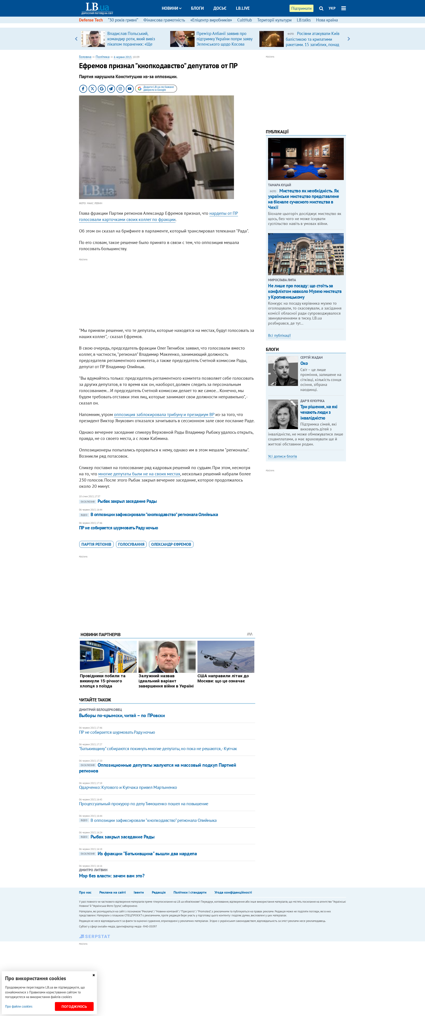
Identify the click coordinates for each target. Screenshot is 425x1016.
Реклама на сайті (112, 892)
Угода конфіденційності (233, 892)
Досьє (219, 8)
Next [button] (349, 39)
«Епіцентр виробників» (211, 20)
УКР (332, 8)
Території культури (274, 20)
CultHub (244, 20)
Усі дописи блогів (282, 456)
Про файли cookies (18, 1006)
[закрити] (94, 975)
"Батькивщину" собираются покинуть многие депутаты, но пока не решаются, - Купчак (158, 748)
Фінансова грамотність (164, 20)
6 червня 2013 (122, 57)
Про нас (85, 892)
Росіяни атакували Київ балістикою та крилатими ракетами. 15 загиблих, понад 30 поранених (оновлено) (312, 41)
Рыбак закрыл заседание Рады (119, 501)
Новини (170, 8)
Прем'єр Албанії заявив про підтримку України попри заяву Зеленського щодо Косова (224, 39)
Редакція (159, 892)
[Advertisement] (167, 293)
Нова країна (327, 20)
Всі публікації (279, 335)
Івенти (139, 892)
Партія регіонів (96, 544)
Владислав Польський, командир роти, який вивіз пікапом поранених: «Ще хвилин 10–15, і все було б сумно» (131, 44)
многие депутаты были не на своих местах (139, 474)
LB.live (243, 8)
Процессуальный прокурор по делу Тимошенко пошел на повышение (143, 804)
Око (304, 363)
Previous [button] (76, 39)
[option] (123, 39)
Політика (103, 56)
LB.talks (304, 20)
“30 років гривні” (123, 20)
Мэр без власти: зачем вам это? (112, 876)
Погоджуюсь (74, 1006)
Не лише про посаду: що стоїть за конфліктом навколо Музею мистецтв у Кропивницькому (305, 291)
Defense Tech (91, 20)
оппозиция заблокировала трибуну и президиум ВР (164, 414)
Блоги (197, 8)
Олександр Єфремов (171, 544)
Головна (85, 56)
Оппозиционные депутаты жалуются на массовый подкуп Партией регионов (157, 768)
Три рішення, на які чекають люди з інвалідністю (319, 412)
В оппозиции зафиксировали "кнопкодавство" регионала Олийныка (149, 514)
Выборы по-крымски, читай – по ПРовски (122, 715)
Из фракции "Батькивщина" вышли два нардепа (139, 853)
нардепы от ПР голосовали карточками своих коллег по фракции (158, 216)
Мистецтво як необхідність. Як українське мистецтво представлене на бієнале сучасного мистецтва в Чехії (303, 199)
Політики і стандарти (190, 892)
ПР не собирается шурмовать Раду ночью (118, 528)
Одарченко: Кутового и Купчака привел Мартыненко (128, 787)
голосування (131, 544)
